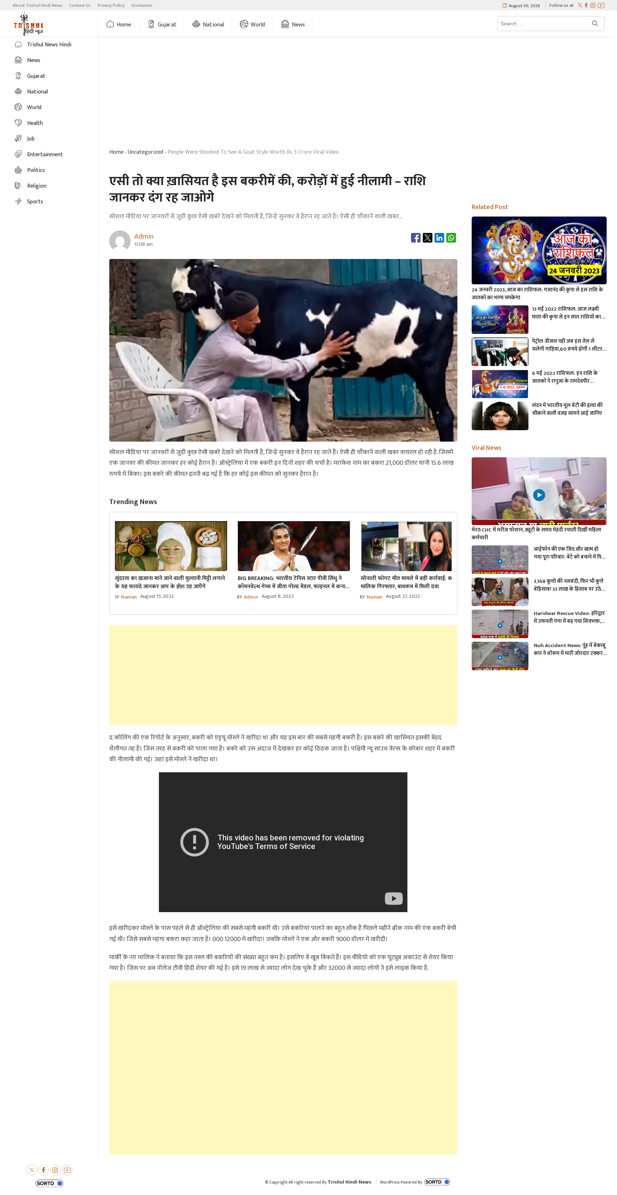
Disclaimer (141, 5)
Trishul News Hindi (49, 45)
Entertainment (45, 154)
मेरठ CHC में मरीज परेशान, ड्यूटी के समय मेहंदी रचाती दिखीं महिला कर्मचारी (536, 534)
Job (31, 139)
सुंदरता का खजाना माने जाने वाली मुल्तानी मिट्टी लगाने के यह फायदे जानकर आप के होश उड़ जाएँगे (170, 582)
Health (35, 123)
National (213, 25)
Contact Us (80, 5)
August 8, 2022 (278, 596)
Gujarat (167, 25)
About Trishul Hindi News (37, 5)
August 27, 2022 (403, 596)
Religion (36, 186)
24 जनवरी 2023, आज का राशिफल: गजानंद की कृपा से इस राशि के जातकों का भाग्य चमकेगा (537, 294)
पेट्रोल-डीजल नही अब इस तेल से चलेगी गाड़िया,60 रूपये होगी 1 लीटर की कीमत (567, 345)
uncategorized (145, 152)
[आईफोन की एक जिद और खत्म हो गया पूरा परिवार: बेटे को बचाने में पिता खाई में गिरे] (500, 561)
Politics (36, 170)
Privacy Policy (111, 5)
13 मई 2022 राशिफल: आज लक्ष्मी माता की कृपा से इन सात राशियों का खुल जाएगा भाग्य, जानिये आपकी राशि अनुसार (568, 313)
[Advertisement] (358, 94)
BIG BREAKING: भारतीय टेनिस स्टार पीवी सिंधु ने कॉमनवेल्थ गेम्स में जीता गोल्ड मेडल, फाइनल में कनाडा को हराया (294, 582)
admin (251, 597)
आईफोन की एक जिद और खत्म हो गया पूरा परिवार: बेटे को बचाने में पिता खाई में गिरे (570, 553)
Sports (35, 202)
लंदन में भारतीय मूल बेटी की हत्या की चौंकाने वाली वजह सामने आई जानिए (567, 409)
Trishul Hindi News (349, 1182)
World (258, 25)
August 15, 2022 (157, 596)
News (298, 25)
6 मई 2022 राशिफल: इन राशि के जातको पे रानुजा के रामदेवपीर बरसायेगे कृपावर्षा (565, 377)
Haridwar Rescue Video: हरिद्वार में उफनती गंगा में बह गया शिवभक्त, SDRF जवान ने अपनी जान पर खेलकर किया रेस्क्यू (570, 617)
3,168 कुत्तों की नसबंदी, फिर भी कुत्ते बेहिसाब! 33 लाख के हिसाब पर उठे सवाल (568, 585)
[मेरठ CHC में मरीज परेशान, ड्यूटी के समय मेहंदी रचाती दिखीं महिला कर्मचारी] (539, 495)
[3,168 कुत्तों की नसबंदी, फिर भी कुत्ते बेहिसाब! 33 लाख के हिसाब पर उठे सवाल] (500, 593)
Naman (129, 597)
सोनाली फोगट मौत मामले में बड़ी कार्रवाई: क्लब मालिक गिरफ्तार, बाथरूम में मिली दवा (409, 582)
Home (124, 25)
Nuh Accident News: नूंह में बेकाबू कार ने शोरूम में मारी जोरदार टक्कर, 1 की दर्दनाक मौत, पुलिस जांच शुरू (570, 649)
